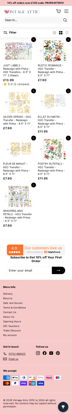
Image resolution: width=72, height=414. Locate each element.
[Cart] (58, 11)
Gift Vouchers (11, 326)
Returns (7, 298)
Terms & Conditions (14, 307)
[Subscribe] (58, 270)
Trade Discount (12, 330)
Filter (12, 32)
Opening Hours (12, 321)
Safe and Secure (13, 302)
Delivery (8, 293)
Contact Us (9, 312)
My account (10, 335)
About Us (8, 316)
